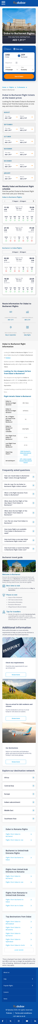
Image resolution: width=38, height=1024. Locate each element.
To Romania (21, 87)
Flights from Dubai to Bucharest (13, 835)
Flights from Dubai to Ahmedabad (13, 923)
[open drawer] (3, 2)
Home (4, 87)
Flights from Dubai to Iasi (14, 840)
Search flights (19, 76)
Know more (16, 675)
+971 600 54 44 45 (19, 1016)
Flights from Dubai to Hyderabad (13, 940)
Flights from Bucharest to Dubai (15, 859)
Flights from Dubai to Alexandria (13, 928)
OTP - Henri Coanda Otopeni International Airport (25, 460)
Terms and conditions (23, 1013)
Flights (11, 87)
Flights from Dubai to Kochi (15, 945)
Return (8, 49)
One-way (19, 49)
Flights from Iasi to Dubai (14, 905)
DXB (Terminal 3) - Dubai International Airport (25, 453)
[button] (19, 476)
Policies (9, 1013)
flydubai (8, 358)
